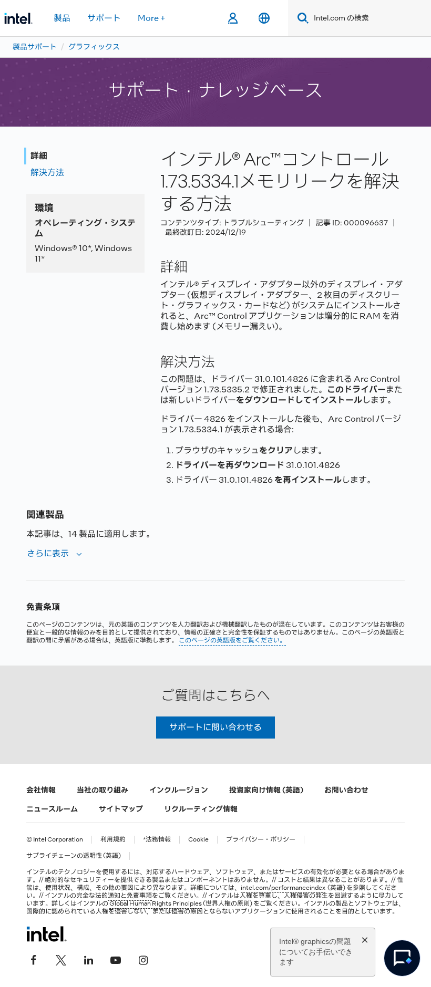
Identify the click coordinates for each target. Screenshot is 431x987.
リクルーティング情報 (201, 809)
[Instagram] (143, 959)
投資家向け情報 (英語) (266, 790)
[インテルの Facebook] (33, 959)
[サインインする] (232, 18)
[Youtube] (115, 959)
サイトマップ (121, 809)
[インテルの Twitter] (61, 959)
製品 (62, 18)
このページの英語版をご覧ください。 (232, 640)
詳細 (38, 155)
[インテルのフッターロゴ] (46, 934)
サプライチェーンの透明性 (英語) (73, 856)
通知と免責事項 (130, 895)
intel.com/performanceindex (283, 888)
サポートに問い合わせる (215, 727)
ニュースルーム (52, 809)
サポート (104, 18)
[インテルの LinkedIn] (88, 959)
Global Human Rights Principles (155, 903)
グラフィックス (94, 46)
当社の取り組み (102, 790)
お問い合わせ (346, 790)
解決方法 (47, 172)
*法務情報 (157, 840)
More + (152, 18)
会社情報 (41, 790)
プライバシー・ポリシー (260, 840)
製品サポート (35, 46)
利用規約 (113, 840)
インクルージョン (178, 790)
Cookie (198, 840)
